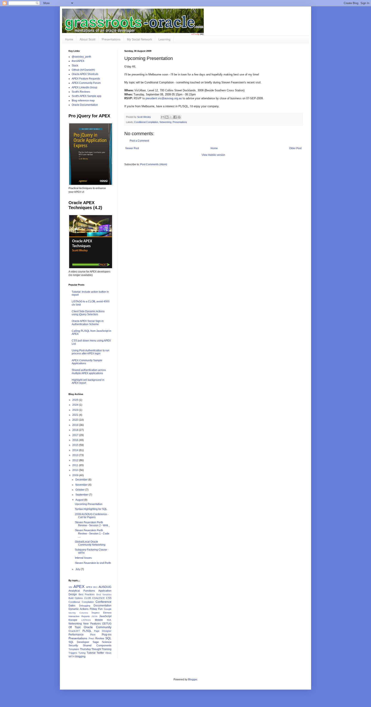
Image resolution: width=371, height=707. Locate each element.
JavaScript (105, 616)
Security (73, 645)
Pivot (92, 634)
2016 (75, 440)
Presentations (111, 39)
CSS (108, 598)
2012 (75, 460)
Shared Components (97, 645)
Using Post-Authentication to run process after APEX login (90, 352)
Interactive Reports (79, 616)
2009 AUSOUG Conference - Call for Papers (91, 516)
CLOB (87, 598)
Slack (75, 65)
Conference (103, 601)
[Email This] (163, 117)
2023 (75, 410)
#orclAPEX (78, 61)
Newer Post (132, 148)
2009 (75, 475)
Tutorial (91, 652)
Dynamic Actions (78, 609)
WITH (71, 656)
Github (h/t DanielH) (83, 69)
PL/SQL (86, 630)
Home (69, 39)
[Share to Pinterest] (179, 117)
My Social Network (139, 39)
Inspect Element (101, 612)
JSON (94, 616)
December (81, 479)
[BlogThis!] (167, 117)
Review (99, 638)
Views (108, 653)
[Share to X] (171, 117)
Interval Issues (83, 557)
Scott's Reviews (81, 91)
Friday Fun (96, 609)
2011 (75, 465)
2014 (75, 450)
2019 (75, 425)
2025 (75, 399)
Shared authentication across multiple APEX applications (89, 372)
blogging (80, 656)
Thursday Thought (90, 649)
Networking (165, 122)
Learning (164, 39)
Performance (76, 634)
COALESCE (98, 598)
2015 (75, 445)
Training (106, 649)
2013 (75, 455)
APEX (79, 586)
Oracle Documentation (85, 104)
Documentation (102, 605)
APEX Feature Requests (86, 78)
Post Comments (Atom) (153, 164)
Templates (73, 649)
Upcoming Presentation (88, 504)
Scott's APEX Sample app (86, 96)
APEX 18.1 (92, 587)
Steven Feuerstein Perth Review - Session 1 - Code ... (92, 533)
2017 (75, 435)
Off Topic (74, 627)
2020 (75, 419)
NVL (109, 620)
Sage (96, 642)
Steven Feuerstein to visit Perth (93, 563)
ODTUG (106, 623)
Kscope (72, 619)
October (80, 489)
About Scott (87, 39)
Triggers (72, 653)
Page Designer (102, 631)
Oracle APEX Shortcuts (85, 74)
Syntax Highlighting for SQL (91, 509)
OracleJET (74, 631)
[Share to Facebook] (175, 117)
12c (70, 587)
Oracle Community (97, 627)
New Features (91, 623)
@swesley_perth (81, 56)
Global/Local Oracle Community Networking (90, 543)
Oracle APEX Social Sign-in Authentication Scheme (88, 323)
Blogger (192, 679)
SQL (108, 638)
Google (107, 609)
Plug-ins (106, 634)
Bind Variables (104, 594)
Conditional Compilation (146, 122)
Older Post (295, 148)
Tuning (81, 653)
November (81, 484)
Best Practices (87, 594)
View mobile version (213, 154)
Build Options (75, 598)
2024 (75, 404)
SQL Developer (78, 642)
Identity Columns (78, 613)
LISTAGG (86, 620)
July (78, 569)
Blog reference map (83, 100)
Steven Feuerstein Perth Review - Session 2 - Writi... (92, 524)
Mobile (99, 619)
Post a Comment (139, 140)
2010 (75, 470)
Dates (71, 605)
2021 (75, 414)
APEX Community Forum (86, 82)
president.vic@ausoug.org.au (164, 98)
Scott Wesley (144, 117)
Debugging (84, 605)
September (82, 494)
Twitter (100, 652)
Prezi (91, 638)
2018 (75, 430)
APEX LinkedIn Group (84, 87)
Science (106, 642)
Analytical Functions (81, 590)
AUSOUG (105, 587)
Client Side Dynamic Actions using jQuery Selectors (88, 313)
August (79, 499)
